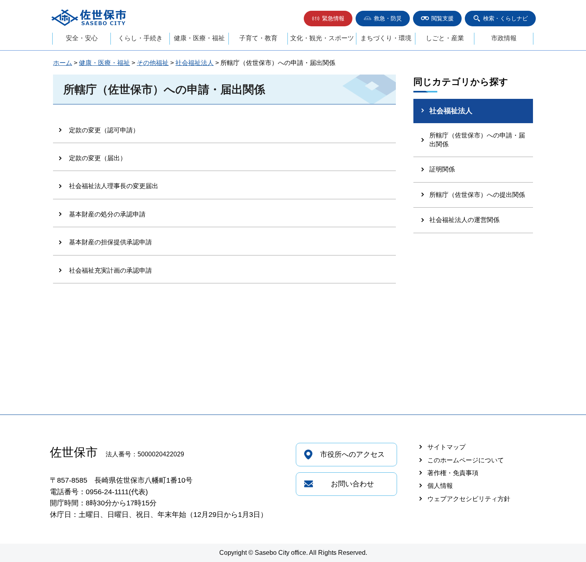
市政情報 (504, 38)
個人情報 (440, 485)
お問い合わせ (352, 484)
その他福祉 (153, 62)
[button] (328, 18)
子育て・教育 (258, 38)
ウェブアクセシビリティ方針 (468, 498)
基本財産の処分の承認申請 (107, 214)
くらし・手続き (140, 38)
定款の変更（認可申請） (104, 130)
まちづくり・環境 (385, 38)
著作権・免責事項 (452, 473)
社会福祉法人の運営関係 (464, 219)
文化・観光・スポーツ (322, 38)
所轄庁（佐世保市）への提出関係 (477, 194)
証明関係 (442, 169)
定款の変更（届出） (97, 158)
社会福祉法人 (194, 62)
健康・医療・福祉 (199, 38)
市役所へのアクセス (352, 454)
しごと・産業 (445, 38)
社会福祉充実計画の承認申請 (110, 270)
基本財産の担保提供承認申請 (110, 242)
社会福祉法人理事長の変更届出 (113, 186)
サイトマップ (446, 447)
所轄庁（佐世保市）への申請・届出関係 (477, 139)
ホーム (62, 62)
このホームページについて (465, 460)
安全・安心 (82, 38)
